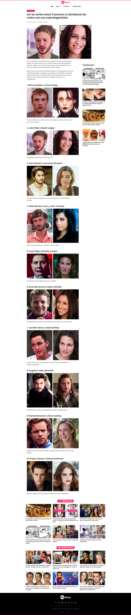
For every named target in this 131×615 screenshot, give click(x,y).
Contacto (62, 612)
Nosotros (69, 612)
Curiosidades (31, 10)
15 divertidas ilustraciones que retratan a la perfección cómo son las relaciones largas (92, 82)
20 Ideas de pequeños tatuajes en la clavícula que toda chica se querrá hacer (93, 103)
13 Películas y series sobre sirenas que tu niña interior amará (93, 124)
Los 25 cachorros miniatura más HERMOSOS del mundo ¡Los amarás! (93, 144)
